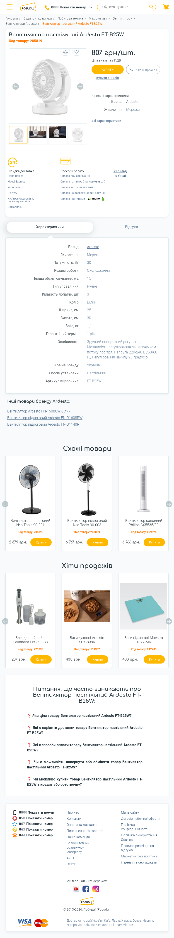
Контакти (74, 819)
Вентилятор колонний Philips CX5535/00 (143, 522)
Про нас (73, 812)
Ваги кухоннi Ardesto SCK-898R (87, 640)
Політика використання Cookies (139, 837)
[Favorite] (76, 52)
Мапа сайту (130, 812)
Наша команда (78, 837)
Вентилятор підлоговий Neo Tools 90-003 (87, 522)
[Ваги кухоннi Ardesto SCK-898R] (87, 604)
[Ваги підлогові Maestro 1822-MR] (143, 604)
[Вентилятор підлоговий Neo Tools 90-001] (30, 487)
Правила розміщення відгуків (137, 848)
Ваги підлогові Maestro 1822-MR (143, 640)
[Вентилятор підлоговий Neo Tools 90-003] (87, 487)
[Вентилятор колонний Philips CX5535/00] (143, 487)
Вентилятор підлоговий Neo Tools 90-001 (30, 522)
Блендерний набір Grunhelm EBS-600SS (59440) (30, 640)
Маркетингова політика (139, 856)
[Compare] (65, 52)
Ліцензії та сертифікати (139, 862)
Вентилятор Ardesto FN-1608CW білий (38, 411)
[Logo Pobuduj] (29, 7)
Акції (70, 858)
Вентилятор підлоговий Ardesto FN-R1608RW (44, 418)
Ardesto (132, 101)
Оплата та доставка (82, 825)
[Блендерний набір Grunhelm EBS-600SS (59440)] (30, 604)
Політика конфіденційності (134, 827)
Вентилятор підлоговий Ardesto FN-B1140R (43, 424)
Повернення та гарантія (85, 831)
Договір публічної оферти (140, 819)
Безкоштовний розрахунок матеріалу (78, 847)
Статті (71, 864)
